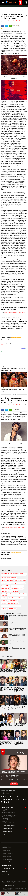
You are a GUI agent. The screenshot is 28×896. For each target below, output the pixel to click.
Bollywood (8, 868)
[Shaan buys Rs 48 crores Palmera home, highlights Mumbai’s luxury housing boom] (4, 650)
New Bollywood (7, 807)
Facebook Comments (6, 343)
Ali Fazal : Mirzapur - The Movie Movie (10, 606)
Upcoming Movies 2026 (12, 326)
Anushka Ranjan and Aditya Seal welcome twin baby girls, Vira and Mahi (6, 670)
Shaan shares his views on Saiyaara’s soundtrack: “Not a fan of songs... (6, 689)
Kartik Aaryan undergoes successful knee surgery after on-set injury (17, 622)
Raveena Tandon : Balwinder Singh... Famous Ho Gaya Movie (13, 594)
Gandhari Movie (5, 813)
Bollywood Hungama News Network (11, 20)
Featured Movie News (6, 847)
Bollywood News (15, 320)
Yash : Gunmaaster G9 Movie (16, 598)
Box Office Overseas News (7, 853)
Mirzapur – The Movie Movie (8, 816)
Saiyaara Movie (12, 608)
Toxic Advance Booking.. (17, 588)
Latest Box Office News (7, 849)
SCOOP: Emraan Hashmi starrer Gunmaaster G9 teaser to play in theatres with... (20, 707)
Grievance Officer (7, 882)
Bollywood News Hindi (19, 323)
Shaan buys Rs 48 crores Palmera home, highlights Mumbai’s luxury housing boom (17, 648)
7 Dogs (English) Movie (7, 580)
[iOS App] (13, 885)
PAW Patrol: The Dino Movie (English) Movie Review (12, 574)
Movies (3, 793)
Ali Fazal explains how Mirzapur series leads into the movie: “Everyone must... (20, 671)
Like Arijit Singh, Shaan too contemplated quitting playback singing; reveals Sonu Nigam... (6, 707)
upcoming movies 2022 (7, 543)
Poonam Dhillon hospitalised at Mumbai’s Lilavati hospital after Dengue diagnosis (17, 635)
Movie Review (13, 312)
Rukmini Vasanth (13, 600)
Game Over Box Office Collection (17, 307)
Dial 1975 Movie (5, 809)
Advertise (7, 881)
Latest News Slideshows (7, 855)
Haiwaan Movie (5, 818)
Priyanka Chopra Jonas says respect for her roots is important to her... (6, 743)
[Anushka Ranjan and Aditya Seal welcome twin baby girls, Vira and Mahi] (7, 664)
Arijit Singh (4, 598)
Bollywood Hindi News (7, 859)
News (23, 527)
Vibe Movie (4, 821)
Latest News (9, 656)
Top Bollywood (7, 862)
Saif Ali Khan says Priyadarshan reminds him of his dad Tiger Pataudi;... (19, 743)
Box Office (7, 831)
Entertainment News (6, 325)
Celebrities (9, 793)
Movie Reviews (5, 858)
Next (25, 90)
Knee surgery (18, 527)
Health (6, 527)
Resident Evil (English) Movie (8, 822)
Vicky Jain (3, 608)
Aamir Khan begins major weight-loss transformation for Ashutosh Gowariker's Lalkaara (17, 642)
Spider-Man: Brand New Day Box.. (9, 591)
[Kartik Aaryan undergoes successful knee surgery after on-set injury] (4, 625)
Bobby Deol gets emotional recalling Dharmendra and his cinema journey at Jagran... (19, 689)
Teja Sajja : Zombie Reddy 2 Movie (9, 603)
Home (2, 881)
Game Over (7, 312)
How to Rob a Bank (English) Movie (9, 815)
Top (4, 834)
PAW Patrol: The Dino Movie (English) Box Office (13, 583)
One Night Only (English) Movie (8, 577)
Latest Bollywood (7, 844)
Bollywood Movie (8, 825)
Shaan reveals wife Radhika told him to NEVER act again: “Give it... (6, 725)
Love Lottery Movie (6, 819)
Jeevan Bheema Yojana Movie (8, 812)
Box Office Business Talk (7, 852)
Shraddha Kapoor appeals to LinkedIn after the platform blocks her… (14, 771)
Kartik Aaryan (11, 527)
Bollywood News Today (19, 541)
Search (14, 783)
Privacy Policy (13, 881)
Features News (5, 588)
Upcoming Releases (6, 856)
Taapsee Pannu (21, 312)
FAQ (13, 882)
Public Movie (7, 828)
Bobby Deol (4, 600)
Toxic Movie (4, 810)
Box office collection (21, 321)
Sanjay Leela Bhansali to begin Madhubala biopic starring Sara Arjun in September (17, 629)
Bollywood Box (7, 838)
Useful (5, 871)
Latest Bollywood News (17, 585)
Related (3, 656)
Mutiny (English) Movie (20, 580)
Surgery (2, 529)
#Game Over (23, 57)
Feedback (19, 881)
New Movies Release (7, 323)
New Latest (6, 865)
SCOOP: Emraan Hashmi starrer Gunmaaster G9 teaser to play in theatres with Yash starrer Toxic (18, 617)
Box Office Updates (6, 850)
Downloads (6, 874)
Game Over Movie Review (8, 309)
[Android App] (11, 885)
